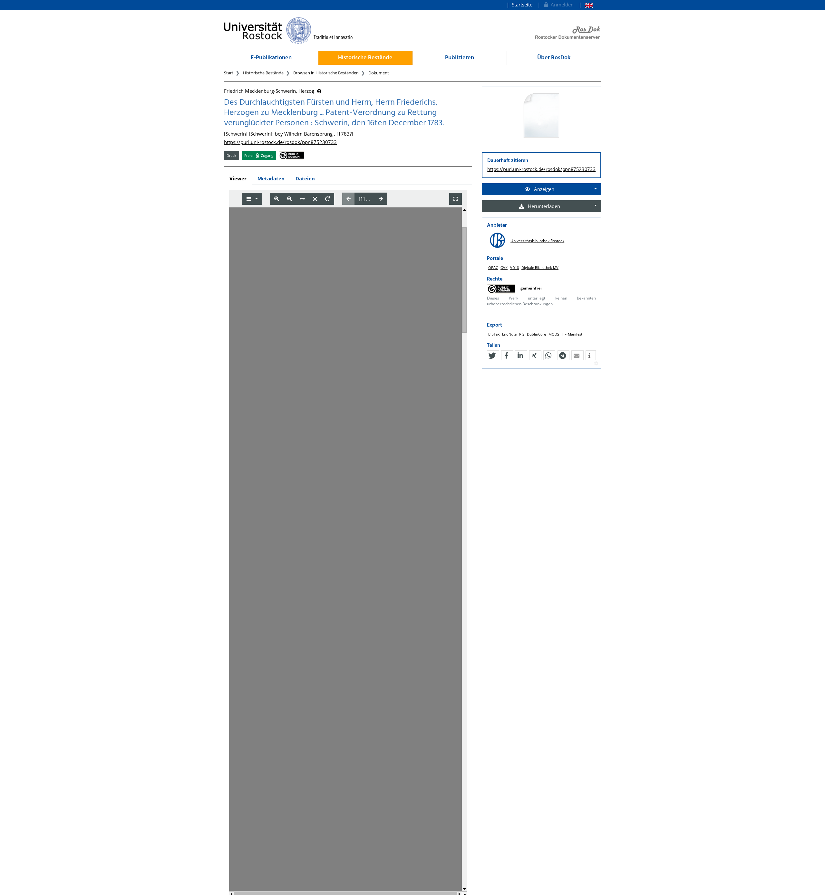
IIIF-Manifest (572, 334)
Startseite (522, 4)
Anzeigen (543, 189)
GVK (504, 267)
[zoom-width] (302, 199)
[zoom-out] (289, 199)
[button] (492, 355)
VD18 (514, 267)
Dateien (305, 178)
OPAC (493, 267)
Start (228, 73)
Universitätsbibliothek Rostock (537, 240)
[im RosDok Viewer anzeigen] (541, 116)
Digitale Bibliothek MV (539, 267)
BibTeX (494, 334)
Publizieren (459, 57)
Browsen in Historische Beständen (326, 73)
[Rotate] (327, 199)
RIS (521, 334)
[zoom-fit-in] (315, 199)
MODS (553, 334)
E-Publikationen (271, 57)
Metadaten (271, 178)
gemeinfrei (531, 288)
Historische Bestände (365, 57)
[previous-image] (348, 199)
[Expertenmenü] (596, 363)
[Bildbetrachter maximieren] (455, 199)
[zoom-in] (276, 199)
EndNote (509, 334)
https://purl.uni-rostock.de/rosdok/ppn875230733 (280, 142)
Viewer (238, 178)
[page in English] (586, 4)
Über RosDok (553, 57)
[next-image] (380, 199)
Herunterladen (543, 206)
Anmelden (561, 4)
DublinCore (536, 334)
